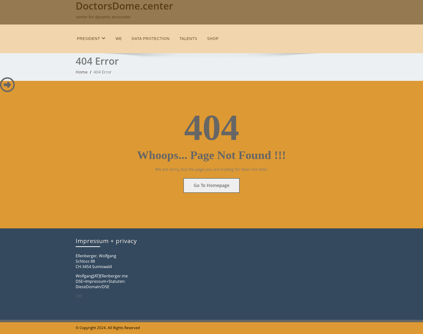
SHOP (213, 39)
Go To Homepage (211, 185)
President (88, 39)
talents (188, 39)
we (119, 39)
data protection (151, 39)
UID (79, 296)
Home (82, 72)
